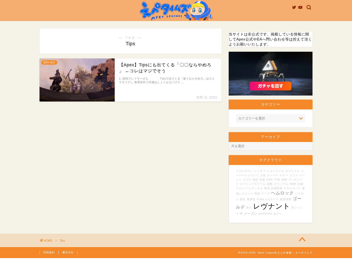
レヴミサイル (275, 171)
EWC (270, 179)
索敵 (270, 183)
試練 (300, 183)
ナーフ (265, 193)
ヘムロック (282, 193)
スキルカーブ (292, 188)
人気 (263, 175)
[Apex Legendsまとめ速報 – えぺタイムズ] (176, 20)
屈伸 (284, 179)
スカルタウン (244, 171)
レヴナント (271, 206)
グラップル (281, 183)
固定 (255, 179)
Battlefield (265, 213)
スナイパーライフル (253, 183)
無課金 (251, 199)
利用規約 (49, 252)
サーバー (272, 175)
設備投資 (277, 188)
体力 (249, 207)
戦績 (257, 193)
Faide (260, 199)
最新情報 (285, 199)
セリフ (294, 175)
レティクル (256, 188)
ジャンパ (241, 188)
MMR (293, 183)
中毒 (277, 179)
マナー (284, 175)
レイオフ (260, 171)
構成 (267, 188)
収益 (262, 179)
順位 (243, 199)
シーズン (250, 213)
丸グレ (277, 213)
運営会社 (68, 252)
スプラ (247, 179)
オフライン (292, 171)
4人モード (272, 199)
